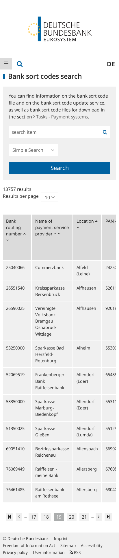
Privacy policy (15, 552)
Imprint (61, 538)
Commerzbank (49, 267)
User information (48, 552)
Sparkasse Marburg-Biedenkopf (46, 407)
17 (33, 517)
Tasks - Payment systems (62, 117)
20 (71, 517)
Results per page (21, 196)
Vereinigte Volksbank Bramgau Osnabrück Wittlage (46, 321)
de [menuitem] (111, 63)
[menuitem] (6, 63)
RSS (77, 552)
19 (59, 517)
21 (84, 517)
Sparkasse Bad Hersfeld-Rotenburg (49, 354)
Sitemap (68, 545)
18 (46, 517)
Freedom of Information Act (29, 545)
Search (60, 168)
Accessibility (92, 545)
